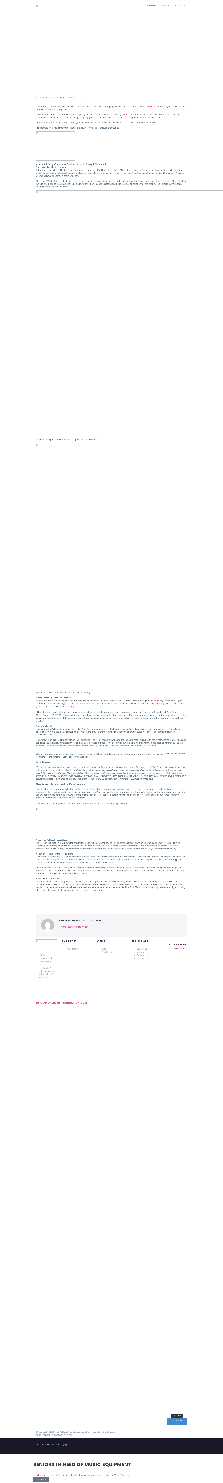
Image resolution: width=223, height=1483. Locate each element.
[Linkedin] (46, 994)
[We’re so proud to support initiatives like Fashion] (177, 1267)
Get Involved (180, 6)
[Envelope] (39, 994)
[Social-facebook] (39, 987)
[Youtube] (53, 987)
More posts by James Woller (74, 926)
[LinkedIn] (53, 900)
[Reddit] (57, 900)
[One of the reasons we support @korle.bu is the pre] (169, 1016)
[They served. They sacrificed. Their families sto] (184, 1050)
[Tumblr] (49, 900)
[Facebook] (38, 900)
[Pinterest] (45, 900)
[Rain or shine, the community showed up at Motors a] (169, 1279)
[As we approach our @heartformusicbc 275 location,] (177, 1022)
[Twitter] (42, 900)
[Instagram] (46, 987)
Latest (165, 6)
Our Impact (151, 6)
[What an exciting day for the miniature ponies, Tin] (184, 1233)
